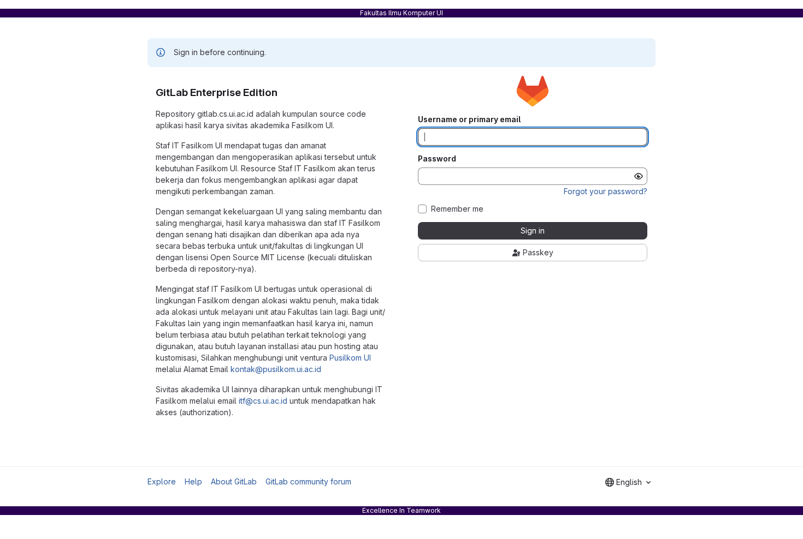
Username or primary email (469, 119)
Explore (161, 481)
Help (193, 481)
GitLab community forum (308, 481)
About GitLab (234, 481)
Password (437, 158)
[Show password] (638, 176)
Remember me (457, 209)
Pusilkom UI (350, 357)
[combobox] (628, 482)
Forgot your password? (605, 191)
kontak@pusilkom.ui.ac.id (276, 369)
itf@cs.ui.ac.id (263, 400)
